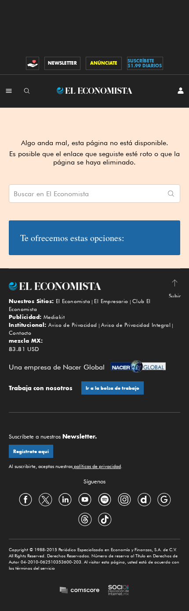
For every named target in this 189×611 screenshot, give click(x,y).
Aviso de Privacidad (72, 325)
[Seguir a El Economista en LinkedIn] (65, 499)
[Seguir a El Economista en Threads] (85, 519)
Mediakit (54, 317)
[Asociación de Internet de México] (118, 590)
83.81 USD (24, 348)
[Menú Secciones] (8, 90)
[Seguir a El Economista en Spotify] (104, 499)
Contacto (20, 332)
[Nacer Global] (138, 367)
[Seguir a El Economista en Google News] (164, 499)
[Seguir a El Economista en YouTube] (85, 499)
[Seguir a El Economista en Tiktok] (104, 519)
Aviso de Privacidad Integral (136, 325)
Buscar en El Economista (51, 194)
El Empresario (111, 301)
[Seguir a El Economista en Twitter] (45, 499)
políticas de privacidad (97, 466)
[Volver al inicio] (94, 286)
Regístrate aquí (31, 451)
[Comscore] (79, 591)
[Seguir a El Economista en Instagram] (124, 499)
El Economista (73, 301)
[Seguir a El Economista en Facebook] (25, 499)
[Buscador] (26, 90)
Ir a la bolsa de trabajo (112, 388)
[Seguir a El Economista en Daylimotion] (144, 499)
